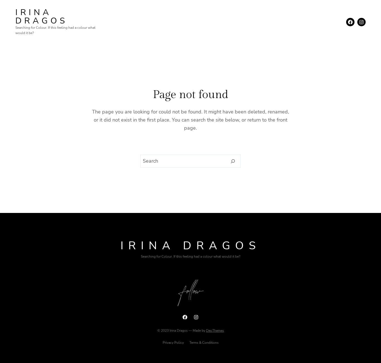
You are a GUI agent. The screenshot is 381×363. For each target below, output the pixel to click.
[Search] (233, 161)
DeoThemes (215, 330)
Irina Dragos (41, 17)
